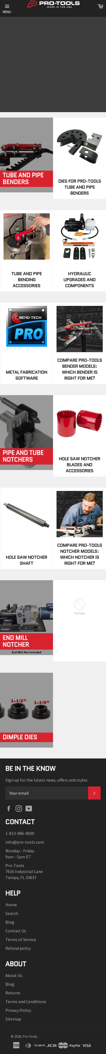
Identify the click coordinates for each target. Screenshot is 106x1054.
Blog (9, 922)
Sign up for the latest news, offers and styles (46, 780)
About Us (13, 975)
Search (11, 913)
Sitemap (13, 1019)
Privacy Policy (18, 1010)
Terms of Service (20, 939)
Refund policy (18, 948)
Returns (12, 992)
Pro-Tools (30, 1036)
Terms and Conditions (25, 1001)
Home (11, 904)
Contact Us (15, 930)
